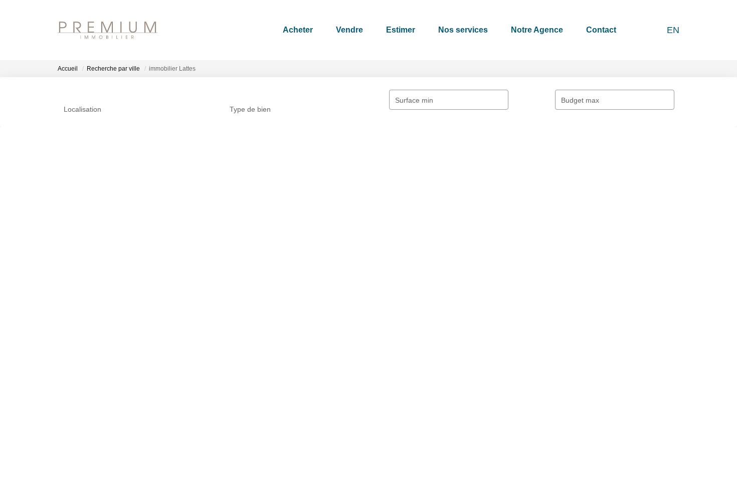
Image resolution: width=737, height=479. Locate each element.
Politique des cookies (409, 433)
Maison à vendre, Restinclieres (584, 400)
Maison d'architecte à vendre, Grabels (595, 450)
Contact (601, 30)
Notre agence (79, 395)
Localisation (82, 109)
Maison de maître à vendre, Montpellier (597, 417)
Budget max (456, 100)
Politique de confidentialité (417, 417)
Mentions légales (403, 400)
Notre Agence (537, 30)
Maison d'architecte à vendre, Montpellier (600, 433)
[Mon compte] (654, 30)
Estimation (233, 400)
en (673, 30)
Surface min (331, 100)
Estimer (400, 30)
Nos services (463, 30)
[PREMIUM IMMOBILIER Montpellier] (107, 30)
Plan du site (394, 450)
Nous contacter (82, 412)
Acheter (298, 30)
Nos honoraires (400, 383)
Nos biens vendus (245, 417)
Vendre (349, 30)
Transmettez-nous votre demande (116, 246)
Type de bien (208, 109)
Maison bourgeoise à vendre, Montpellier (600, 383)
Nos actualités (239, 383)
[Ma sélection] (641, 30)
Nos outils (232, 366)
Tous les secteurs (98, 219)
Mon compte (396, 366)
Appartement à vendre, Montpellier (590, 366)
